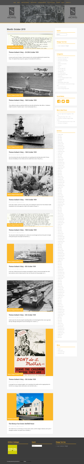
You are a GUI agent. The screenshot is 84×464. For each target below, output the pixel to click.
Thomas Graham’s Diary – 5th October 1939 (22, 379)
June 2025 (60, 154)
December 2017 (61, 291)
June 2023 (60, 190)
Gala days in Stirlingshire (63, 123)
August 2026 (60, 134)
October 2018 (60, 275)
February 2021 (61, 233)
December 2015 (61, 328)
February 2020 (61, 250)
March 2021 (60, 232)
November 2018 (61, 273)
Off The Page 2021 (61, 68)
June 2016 (60, 318)
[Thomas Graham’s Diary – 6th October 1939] (30, 295)
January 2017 (60, 308)
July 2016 (59, 317)
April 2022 (60, 211)
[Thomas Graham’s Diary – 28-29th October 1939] (30, 41)
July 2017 (59, 298)
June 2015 (60, 337)
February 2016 (61, 325)
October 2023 (60, 184)
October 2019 (60, 256)
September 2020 (61, 241)
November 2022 (61, 201)
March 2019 (60, 267)
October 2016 (60, 312)
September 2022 (61, 204)
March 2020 (60, 249)
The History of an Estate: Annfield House (21, 424)
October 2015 (60, 331)
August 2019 (60, 260)
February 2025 (61, 159)
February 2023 (61, 196)
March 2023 (60, 194)
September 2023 (61, 185)
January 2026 (60, 145)
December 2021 (61, 218)
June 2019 (60, 263)
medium (63, 46)
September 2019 (61, 258)
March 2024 (60, 176)
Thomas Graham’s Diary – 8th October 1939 (22, 266)
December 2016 (61, 309)
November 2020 (61, 238)
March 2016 (60, 323)
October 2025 (60, 149)
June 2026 (60, 137)
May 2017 (60, 301)
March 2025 (60, 157)
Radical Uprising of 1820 (63, 74)
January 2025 (60, 160)
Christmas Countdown (62, 59)
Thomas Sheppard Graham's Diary (15, 47)
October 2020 (60, 239)
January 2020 (60, 252)
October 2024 (60, 165)
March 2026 (60, 142)
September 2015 (61, 332)
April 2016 (60, 321)
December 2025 (61, 146)
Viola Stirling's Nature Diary (63, 82)
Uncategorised (61, 79)
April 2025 (60, 156)
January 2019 (60, 270)
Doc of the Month (51, 2)
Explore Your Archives (62, 63)
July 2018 (59, 280)
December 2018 (61, 272)
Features (58, 2)
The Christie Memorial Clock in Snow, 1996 (66, 121)
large (67, 46)
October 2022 (60, 202)
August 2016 (60, 315)
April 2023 (60, 193)
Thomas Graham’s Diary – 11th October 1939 (23, 200)
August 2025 (60, 153)
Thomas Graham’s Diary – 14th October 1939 (23, 152)
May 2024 (60, 173)
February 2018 (61, 287)
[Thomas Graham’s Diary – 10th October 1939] (30, 219)
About (18, 2)
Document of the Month (13, 418)
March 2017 (60, 304)
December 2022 (61, 199)
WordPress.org (61, 353)
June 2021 (60, 227)
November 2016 (61, 311)
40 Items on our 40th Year (63, 57)
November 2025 (61, 148)
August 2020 (60, 242)
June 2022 (60, 208)
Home (14, 2)
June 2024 (60, 171)
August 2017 (60, 297)
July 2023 (59, 188)
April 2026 (60, 140)
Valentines (60, 80)
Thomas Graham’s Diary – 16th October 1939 (23, 100)
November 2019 (61, 255)
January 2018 (60, 289)
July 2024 (59, 170)
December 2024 (61, 162)
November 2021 (61, 219)
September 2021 (61, 222)
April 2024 (60, 174)
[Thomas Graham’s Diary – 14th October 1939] (30, 131)
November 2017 (61, 292)
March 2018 (60, 286)
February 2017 (61, 306)
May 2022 (60, 210)
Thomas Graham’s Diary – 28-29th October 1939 (23, 52)
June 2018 (60, 281)
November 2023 (61, 182)
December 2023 (61, 180)
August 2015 (60, 334)
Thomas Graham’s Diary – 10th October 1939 (23, 230)
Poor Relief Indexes (42, 2)
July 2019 (59, 261)
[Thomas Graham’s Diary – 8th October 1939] (30, 253)
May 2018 (60, 283)
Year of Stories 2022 (62, 87)
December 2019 (61, 253)
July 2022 (59, 207)
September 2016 (61, 314)
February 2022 (61, 215)
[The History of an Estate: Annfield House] (30, 406)
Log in (59, 348)
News (59, 66)
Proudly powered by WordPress (13, 461)
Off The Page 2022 (61, 70)
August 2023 (60, 187)
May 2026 (60, 139)
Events (62, 2)
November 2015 (61, 329)
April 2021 (60, 230)
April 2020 (60, 247)
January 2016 (60, 326)
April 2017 (60, 303)
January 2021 (60, 235)
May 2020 (60, 246)
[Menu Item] (58, 102)
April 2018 (60, 284)
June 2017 (60, 300)
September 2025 (61, 151)
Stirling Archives (21, 54)
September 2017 (61, 295)
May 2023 (60, 191)
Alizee (25, 461)
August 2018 (60, 278)
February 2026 (61, 143)
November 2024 (61, 163)
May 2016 (60, 320)
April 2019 (60, 266)
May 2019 (60, 264)
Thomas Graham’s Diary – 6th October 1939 (22, 315)
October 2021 (60, 221)
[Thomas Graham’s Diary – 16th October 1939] (30, 81)
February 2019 (61, 269)
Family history (33, 2)
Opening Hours (61, 71)
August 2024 (60, 168)
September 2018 (61, 277)
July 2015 (59, 335)
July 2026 (59, 136)
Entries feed (60, 350)
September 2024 (61, 167)
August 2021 (60, 224)
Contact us (68, 2)
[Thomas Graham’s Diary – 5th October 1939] (30, 352)
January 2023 (60, 198)
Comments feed (61, 351)
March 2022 (60, 213)
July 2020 (59, 244)
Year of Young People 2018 (63, 88)
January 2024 (60, 179)
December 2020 (61, 236)
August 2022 (60, 205)
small (59, 46)
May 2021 (60, 229)
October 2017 (60, 294)
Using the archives (25, 2)
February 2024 (61, 177)
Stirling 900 (60, 76)
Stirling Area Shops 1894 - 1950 (64, 116)
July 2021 (59, 225)
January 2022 (60, 216)
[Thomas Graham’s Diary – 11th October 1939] (30, 181)
